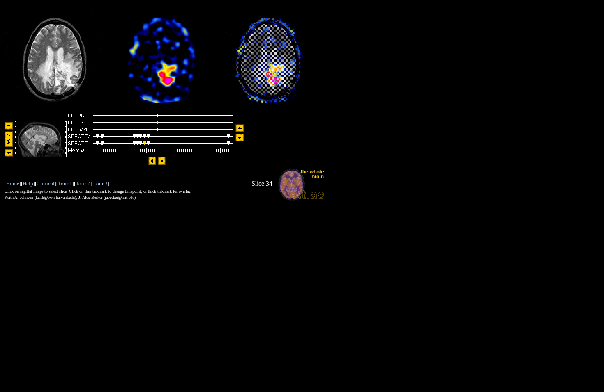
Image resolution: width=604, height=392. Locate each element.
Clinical (46, 183)
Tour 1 (65, 183)
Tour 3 (100, 183)
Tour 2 (83, 183)
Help (28, 183)
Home (12, 183)
